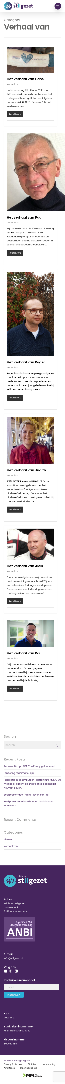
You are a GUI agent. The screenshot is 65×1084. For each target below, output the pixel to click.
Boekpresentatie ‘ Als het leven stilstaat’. (27, 794)
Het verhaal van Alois (25, 566)
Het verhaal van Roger (26, 362)
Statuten (32, 1064)
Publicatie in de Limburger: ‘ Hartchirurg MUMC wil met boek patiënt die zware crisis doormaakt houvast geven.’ (32, 784)
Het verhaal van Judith (26, 470)
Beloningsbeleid (28, 1067)
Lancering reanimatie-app (19, 773)
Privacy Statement (13, 1064)
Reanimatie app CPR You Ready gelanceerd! (29, 766)
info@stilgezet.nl (13, 958)
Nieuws (8, 839)
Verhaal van (13, 84)
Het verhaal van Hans (25, 79)
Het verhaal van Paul (24, 217)
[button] (57, 6)
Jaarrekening (49, 1064)
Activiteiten (9, 1067)
